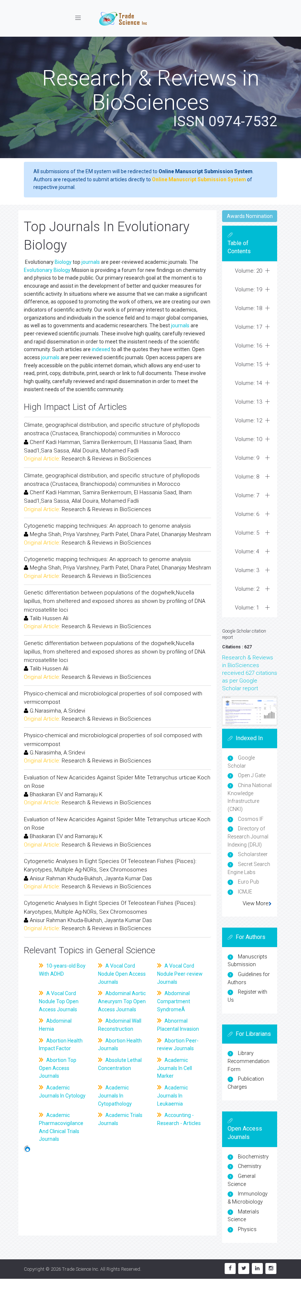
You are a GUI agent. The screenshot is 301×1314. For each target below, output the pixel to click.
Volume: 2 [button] (247, 589)
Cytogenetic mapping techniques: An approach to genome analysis (107, 526)
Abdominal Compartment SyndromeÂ (173, 1001)
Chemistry (249, 1166)
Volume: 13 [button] (248, 401)
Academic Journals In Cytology (62, 1092)
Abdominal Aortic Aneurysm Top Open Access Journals (122, 1001)
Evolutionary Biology (47, 270)
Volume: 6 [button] (247, 514)
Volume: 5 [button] (247, 532)
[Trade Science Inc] (123, 18)
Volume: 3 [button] (247, 570)
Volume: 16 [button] (248, 345)
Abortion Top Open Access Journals (57, 1068)
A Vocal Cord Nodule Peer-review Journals (180, 973)
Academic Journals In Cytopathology (115, 1095)
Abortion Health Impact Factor (61, 1045)
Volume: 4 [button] (247, 551)
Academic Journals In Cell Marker (174, 1068)
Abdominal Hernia (55, 1025)
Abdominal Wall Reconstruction (119, 1025)
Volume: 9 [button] (247, 458)
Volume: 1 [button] (247, 607)
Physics (247, 1229)
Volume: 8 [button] (247, 476)
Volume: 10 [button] (248, 439)
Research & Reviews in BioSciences (106, 458)
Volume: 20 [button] (248, 270)
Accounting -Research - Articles (179, 1119)
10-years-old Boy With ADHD (62, 970)
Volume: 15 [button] (248, 364)
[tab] (249, 271)
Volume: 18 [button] (248, 308)
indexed (101, 349)
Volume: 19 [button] (248, 289)
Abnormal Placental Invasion (178, 1025)
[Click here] (249, 710)
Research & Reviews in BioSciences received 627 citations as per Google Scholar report (249, 673)
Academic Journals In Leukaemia (172, 1095)
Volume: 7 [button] (247, 495)
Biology (63, 262)
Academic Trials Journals (120, 1119)
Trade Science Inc (80, 1269)
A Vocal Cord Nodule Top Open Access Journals (59, 1001)
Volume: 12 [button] (248, 420)
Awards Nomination (250, 216)
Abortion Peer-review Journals (178, 1045)
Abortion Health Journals (120, 1045)
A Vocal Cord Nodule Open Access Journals (122, 973)
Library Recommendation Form (248, 1061)
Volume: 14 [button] (248, 383)
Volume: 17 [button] (248, 327)
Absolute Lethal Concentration (120, 1064)
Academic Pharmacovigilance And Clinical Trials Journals (61, 1127)
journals (90, 262)
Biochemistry (253, 1157)
